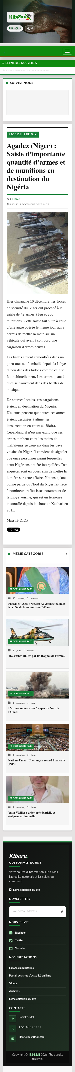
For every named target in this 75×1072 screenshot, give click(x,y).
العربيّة (30, 28)
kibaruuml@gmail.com (32, 1037)
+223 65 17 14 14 (30, 1027)
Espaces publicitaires (21, 968)
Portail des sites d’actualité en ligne (30, 975)
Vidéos (13, 983)
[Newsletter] (61, 912)
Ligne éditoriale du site (26, 890)
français (15, 28)
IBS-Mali (34, 1054)
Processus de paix (23, 134)
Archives (14, 991)
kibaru (16, 199)
